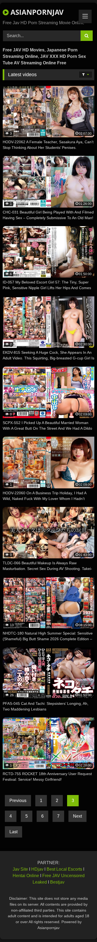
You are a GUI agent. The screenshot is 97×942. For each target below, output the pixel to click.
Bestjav (57, 882)
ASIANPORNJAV (36, 12)
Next (77, 816)
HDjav (37, 869)
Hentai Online (26, 875)
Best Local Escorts (64, 869)
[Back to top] (80, 926)
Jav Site (20, 869)
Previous (17, 800)
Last (13, 831)
